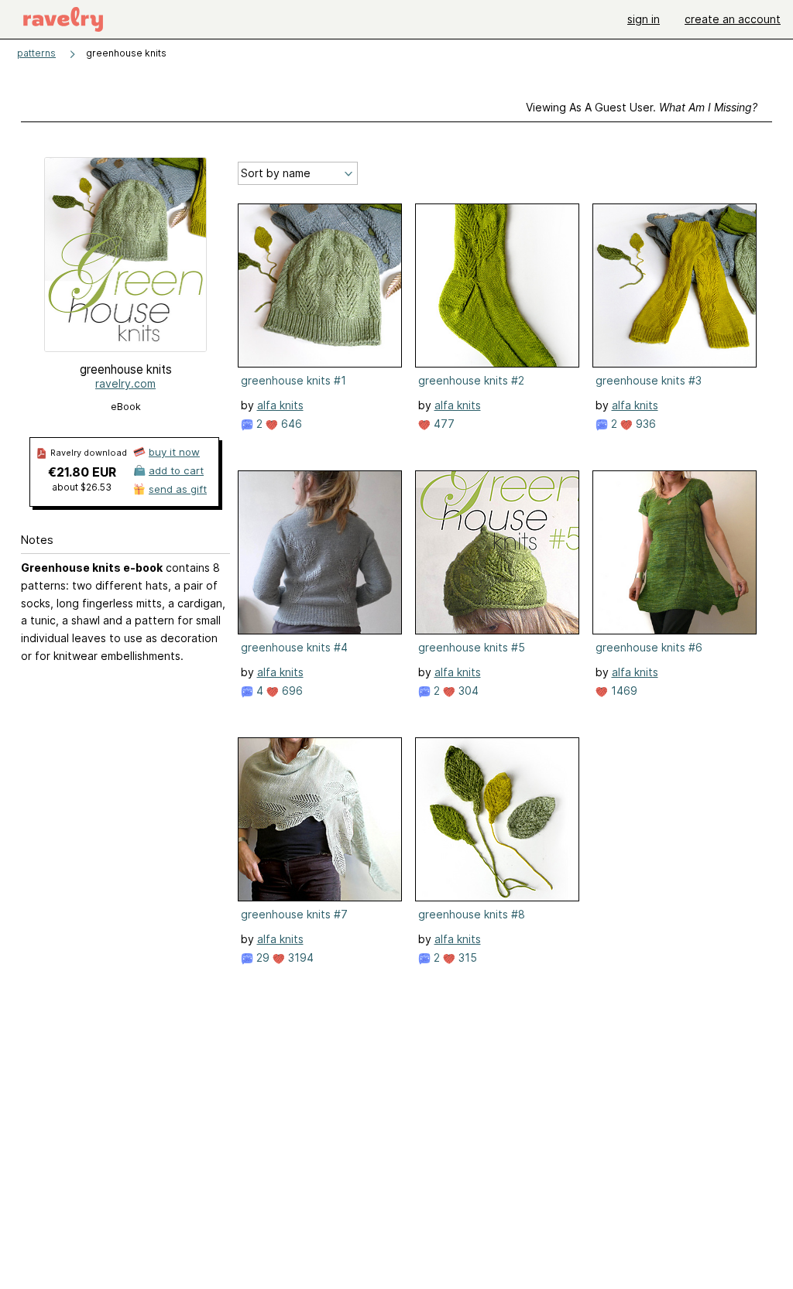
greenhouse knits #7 (294, 914)
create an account (733, 19)
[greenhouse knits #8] (497, 819)
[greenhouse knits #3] (674, 285)
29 (261, 957)
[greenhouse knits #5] (497, 552)
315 (466, 957)
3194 (299, 957)
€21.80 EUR (82, 472)
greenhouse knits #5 (471, 647)
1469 (622, 690)
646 (290, 423)
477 (443, 423)
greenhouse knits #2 (471, 380)
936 (644, 423)
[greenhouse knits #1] (320, 285)
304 (467, 690)
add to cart (176, 470)
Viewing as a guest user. (641, 107)
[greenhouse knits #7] (320, 819)
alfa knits (280, 405)
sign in (643, 19)
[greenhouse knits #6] (674, 552)
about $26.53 (82, 487)
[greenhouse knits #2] (497, 285)
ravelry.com (125, 383)
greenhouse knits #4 (294, 647)
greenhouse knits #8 (471, 914)
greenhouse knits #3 (649, 380)
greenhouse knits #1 (293, 380)
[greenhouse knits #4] (320, 552)
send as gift (178, 489)
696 (291, 690)
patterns (36, 53)
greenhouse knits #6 (649, 647)
